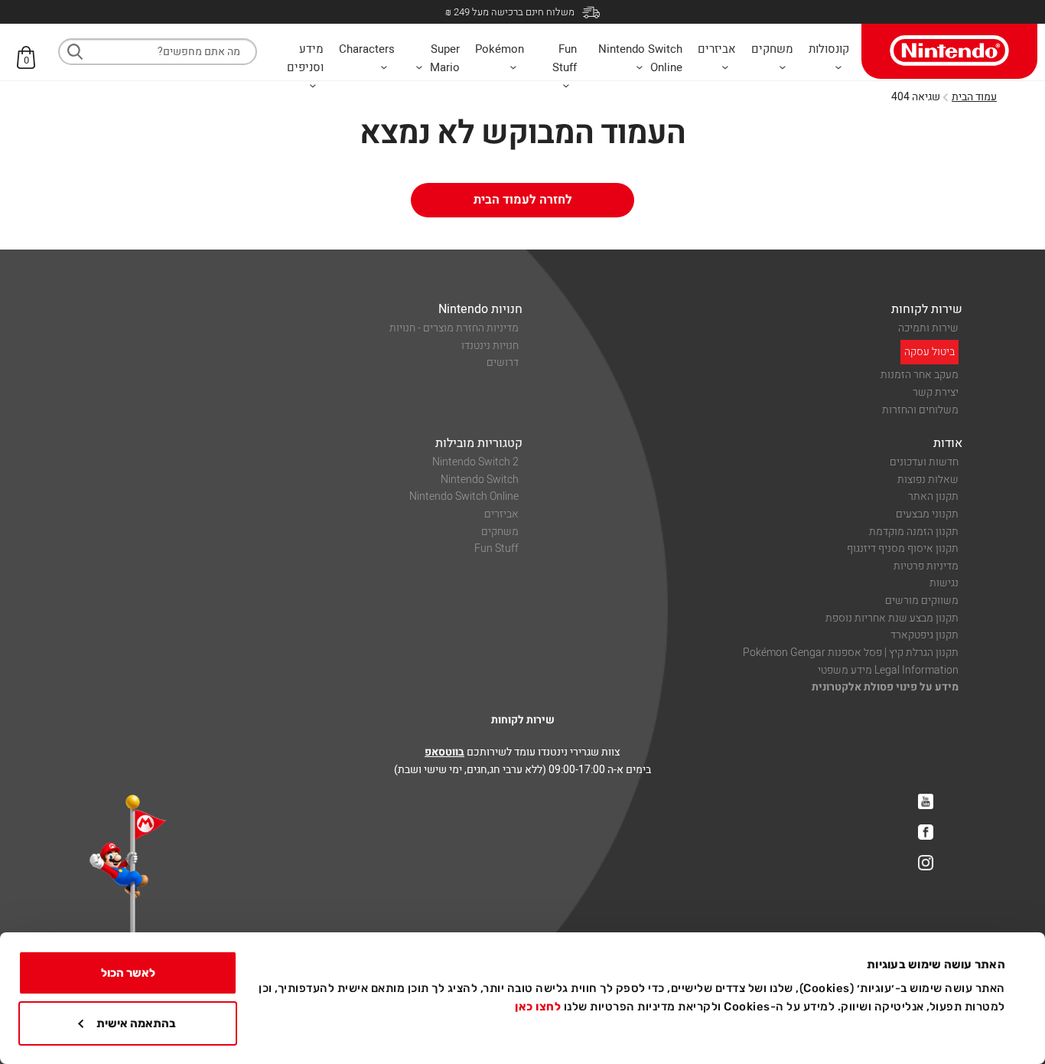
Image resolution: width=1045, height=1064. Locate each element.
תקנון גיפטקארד (924, 635)
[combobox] (157, 51)
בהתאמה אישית (136, 1023)
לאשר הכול (128, 973)
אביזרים (501, 514)
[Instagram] (925, 862)
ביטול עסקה (929, 352)
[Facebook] (925, 832)
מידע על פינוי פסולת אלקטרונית (885, 687)
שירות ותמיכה (928, 328)
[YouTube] (925, 801)
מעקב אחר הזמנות (920, 375)
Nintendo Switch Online (464, 496)
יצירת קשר (936, 392)
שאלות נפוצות (928, 480)
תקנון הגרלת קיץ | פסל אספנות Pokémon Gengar (851, 653)
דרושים (503, 362)
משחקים (500, 532)
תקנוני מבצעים (927, 514)
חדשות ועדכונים (924, 462)
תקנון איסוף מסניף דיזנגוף (903, 548)
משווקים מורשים (922, 600)
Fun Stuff (496, 548)
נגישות (944, 583)
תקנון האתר (933, 496)
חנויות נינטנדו (490, 346)
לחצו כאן (538, 1006)
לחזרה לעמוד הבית (523, 200)
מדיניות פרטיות (926, 566)
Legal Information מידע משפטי (888, 670)
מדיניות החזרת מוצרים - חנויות (454, 328)
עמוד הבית (974, 97)
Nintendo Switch (480, 480)
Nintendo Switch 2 (475, 462)
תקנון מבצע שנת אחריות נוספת (892, 618)
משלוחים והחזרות (920, 410)
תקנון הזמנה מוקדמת (914, 532)
